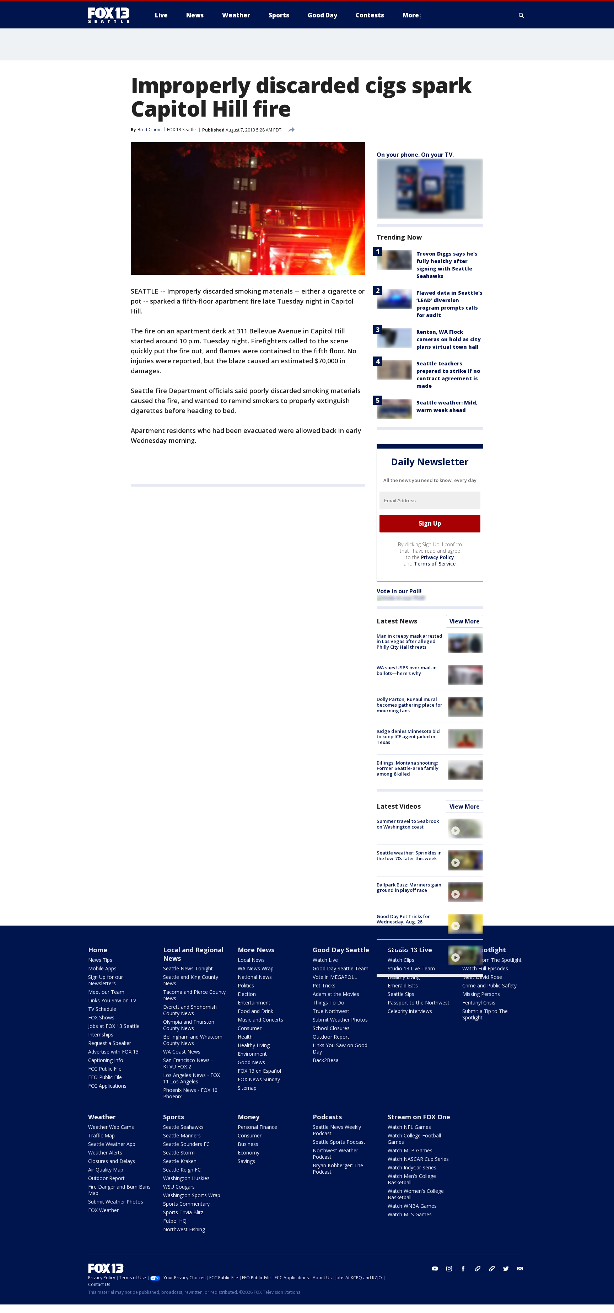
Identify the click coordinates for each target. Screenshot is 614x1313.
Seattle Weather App (111, 1144)
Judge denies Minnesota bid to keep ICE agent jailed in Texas (408, 736)
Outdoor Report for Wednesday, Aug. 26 (399, 951)
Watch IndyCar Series (412, 1167)
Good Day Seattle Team (340, 968)
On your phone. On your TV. (415, 155)
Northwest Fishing (184, 1229)
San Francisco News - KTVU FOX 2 (188, 1063)
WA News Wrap (256, 968)
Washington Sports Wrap (191, 1195)
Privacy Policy (437, 557)
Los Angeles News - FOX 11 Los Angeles (191, 1078)
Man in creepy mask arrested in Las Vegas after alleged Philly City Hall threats (409, 641)
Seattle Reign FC (182, 1169)
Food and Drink (255, 1011)
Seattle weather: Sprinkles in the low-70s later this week (409, 856)
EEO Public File (105, 1077)
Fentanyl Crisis (478, 1002)
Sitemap (247, 1087)
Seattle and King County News (190, 980)
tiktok (477, 1268)
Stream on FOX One (419, 1117)
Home (97, 949)
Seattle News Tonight (188, 968)
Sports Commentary (186, 1203)
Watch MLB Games (410, 1150)
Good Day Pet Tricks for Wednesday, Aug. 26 (403, 919)
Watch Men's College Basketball (412, 1179)
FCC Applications (107, 1085)
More (411, 15)
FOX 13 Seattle (181, 130)
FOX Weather (103, 1210)
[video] (465, 828)
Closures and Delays (111, 1161)
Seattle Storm (179, 1152)
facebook (463, 1268)
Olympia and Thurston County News (188, 1024)
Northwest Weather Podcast (335, 1153)
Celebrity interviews (410, 1011)
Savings (246, 1161)
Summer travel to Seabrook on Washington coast (408, 824)
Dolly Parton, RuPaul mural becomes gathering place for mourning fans (409, 704)
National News (255, 977)
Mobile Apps (102, 968)
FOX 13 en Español (259, 1070)
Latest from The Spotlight (492, 959)
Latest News (397, 621)
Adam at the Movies (336, 994)
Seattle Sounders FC (186, 1144)
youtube (435, 1268)
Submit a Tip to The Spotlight (485, 1014)
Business (248, 1144)
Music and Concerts (260, 1019)
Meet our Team (106, 991)
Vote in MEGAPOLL (335, 977)
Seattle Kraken (179, 1161)
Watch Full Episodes (485, 968)
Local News (251, 959)
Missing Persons (481, 994)
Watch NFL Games (409, 1127)
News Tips (100, 959)
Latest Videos (399, 806)
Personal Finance (257, 1127)
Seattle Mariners (182, 1135)
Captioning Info (105, 1060)
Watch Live (325, 959)
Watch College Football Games (414, 1138)
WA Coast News (181, 1051)
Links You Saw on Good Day (340, 1048)
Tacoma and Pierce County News (194, 995)
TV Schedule (102, 1009)
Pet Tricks (324, 985)
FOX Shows (101, 1017)
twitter (506, 1268)
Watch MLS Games (410, 1214)
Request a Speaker (109, 1043)
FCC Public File (105, 1068)
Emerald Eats (403, 985)
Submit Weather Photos (340, 1019)
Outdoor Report (331, 1036)
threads (491, 1268)
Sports (173, 1117)
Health (245, 1036)
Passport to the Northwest (418, 1002)
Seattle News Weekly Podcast (337, 1130)
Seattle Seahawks (183, 1127)
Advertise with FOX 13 (113, 1051)
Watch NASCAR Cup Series (418, 1159)
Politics (246, 985)
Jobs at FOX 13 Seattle (114, 1026)
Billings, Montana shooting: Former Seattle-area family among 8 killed (407, 768)
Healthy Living (254, 1045)
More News (256, 949)
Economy (248, 1152)
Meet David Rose (482, 977)
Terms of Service (435, 563)
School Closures (331, 1028)
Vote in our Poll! (399, 591)
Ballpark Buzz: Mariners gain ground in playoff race (409, 887)
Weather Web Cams (111, 1127)
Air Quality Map (105, 1169)
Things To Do (328, 1002)
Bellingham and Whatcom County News (192, 1039)
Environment (252, 1053)
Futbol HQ (175, 1220)
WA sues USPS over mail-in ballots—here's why (407, 670)
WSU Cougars (179, 1186)
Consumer (250, 1028)
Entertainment (254, 1002)
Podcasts (327, 1117)
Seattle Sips (401, 994)
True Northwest (331, 1011)
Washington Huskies (186, 1178)
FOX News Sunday (259, 1079)
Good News (251, 1062)
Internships (100, 1034)
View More (464, 621)
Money (248, 1117)
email (520, 1268)
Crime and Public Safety (489, 985)
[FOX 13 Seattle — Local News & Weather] (111, 15)
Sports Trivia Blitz (183, 1212)
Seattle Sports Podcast (339, 1141)
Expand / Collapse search (521, 15)
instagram (449, 1268)
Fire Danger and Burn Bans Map (119, 1189)
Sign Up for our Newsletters (105, 980)
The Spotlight (484, 949)
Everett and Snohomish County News (190, 1010)
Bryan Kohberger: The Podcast (338, 1168)
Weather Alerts (105, 1152)
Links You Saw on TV (112, 1000)
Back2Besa (326, 1060)
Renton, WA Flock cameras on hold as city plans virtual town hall (448, 339)
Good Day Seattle (341, 949)
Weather (102, 1117)
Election (247, 994)
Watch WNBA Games (412, 1205)
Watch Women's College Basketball (416, 1194)
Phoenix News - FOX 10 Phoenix (190, 1093)
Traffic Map (101, 1135)
